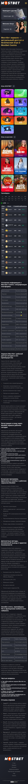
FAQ (14, 773)
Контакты (14, 767)
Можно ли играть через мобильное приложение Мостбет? (12, 692)
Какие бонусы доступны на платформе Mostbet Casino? (13, 685)
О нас (14, 763)
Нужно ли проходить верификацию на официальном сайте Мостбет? (13, 695)
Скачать (14, 775)
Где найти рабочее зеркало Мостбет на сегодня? (13, 682)
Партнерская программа (14, 771)
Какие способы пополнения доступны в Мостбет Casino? (13, 688)
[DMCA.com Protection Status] (14, 782)
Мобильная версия (14, 769)
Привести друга (7, 16)
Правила (14, 765)
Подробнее (6, 29)
